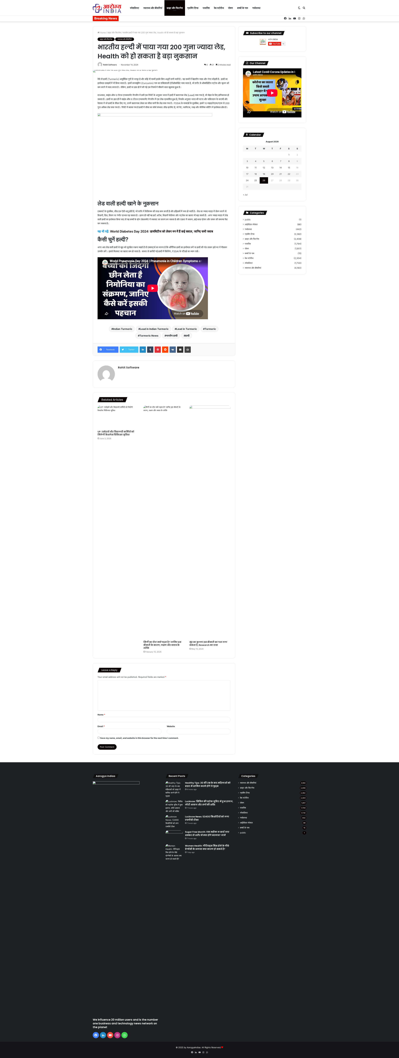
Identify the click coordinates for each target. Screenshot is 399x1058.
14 (280, 167)
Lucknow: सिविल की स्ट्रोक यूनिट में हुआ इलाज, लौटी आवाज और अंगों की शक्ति (209, 803)
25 (255, 180)
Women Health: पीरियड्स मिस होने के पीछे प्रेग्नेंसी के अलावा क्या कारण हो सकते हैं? (207, 847)
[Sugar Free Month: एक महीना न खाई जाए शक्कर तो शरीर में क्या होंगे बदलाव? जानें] (174, 836)
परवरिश (206, 7)
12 (264, 167)
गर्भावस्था (256, 7)
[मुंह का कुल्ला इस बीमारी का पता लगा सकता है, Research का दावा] (210, 522)
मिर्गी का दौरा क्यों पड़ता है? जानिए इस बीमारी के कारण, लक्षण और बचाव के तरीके (162, 645)
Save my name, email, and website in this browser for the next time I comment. (139, 738)
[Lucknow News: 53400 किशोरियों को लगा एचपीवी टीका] (174, 821)
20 (272, 174)
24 (247, 180)
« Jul (245, 194)
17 (247, 174)
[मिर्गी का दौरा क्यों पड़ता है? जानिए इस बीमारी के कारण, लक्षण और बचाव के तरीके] (164, 522)
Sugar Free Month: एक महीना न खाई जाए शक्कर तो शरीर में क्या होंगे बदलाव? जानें (207, 833)
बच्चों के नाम (242, 7)
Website (171, 726)
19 (264, 174)
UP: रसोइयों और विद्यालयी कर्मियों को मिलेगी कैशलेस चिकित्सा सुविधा (116, 433)
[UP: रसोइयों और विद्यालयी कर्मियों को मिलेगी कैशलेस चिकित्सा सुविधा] (118, 417)
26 (264, 180)
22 (289, 174)
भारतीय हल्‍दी (172, 335)
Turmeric (210, 328)
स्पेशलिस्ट (134, 7)
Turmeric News (148, 335)
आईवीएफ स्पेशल (251, 224)
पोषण (230, 7)
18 (256, 174)
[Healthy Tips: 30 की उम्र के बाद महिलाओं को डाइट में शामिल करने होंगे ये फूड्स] (174, 789)
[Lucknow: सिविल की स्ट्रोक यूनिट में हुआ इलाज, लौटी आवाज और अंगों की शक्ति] (174, 806)
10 (247, 167)
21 (280, 174)
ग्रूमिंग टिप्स (192, 7)
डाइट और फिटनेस (175, 7)
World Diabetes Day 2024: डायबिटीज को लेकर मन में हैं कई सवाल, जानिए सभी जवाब (161, 231)
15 (289, 167)
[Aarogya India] (107, 8)
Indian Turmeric (122, 328)
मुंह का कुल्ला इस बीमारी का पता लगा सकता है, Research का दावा (208, 643)
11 (256, 167)
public (248, 219)
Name (101, 714)
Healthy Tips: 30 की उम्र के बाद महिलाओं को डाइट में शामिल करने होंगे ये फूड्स (208, 784)
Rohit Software (110, 65)
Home (102, 32)
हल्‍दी (187, 335)
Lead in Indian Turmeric (154, 328)
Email (101, 726)
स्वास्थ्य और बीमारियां (152, 7)
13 (272, 167)
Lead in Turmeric (186, 328)
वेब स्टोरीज (219, 7)
